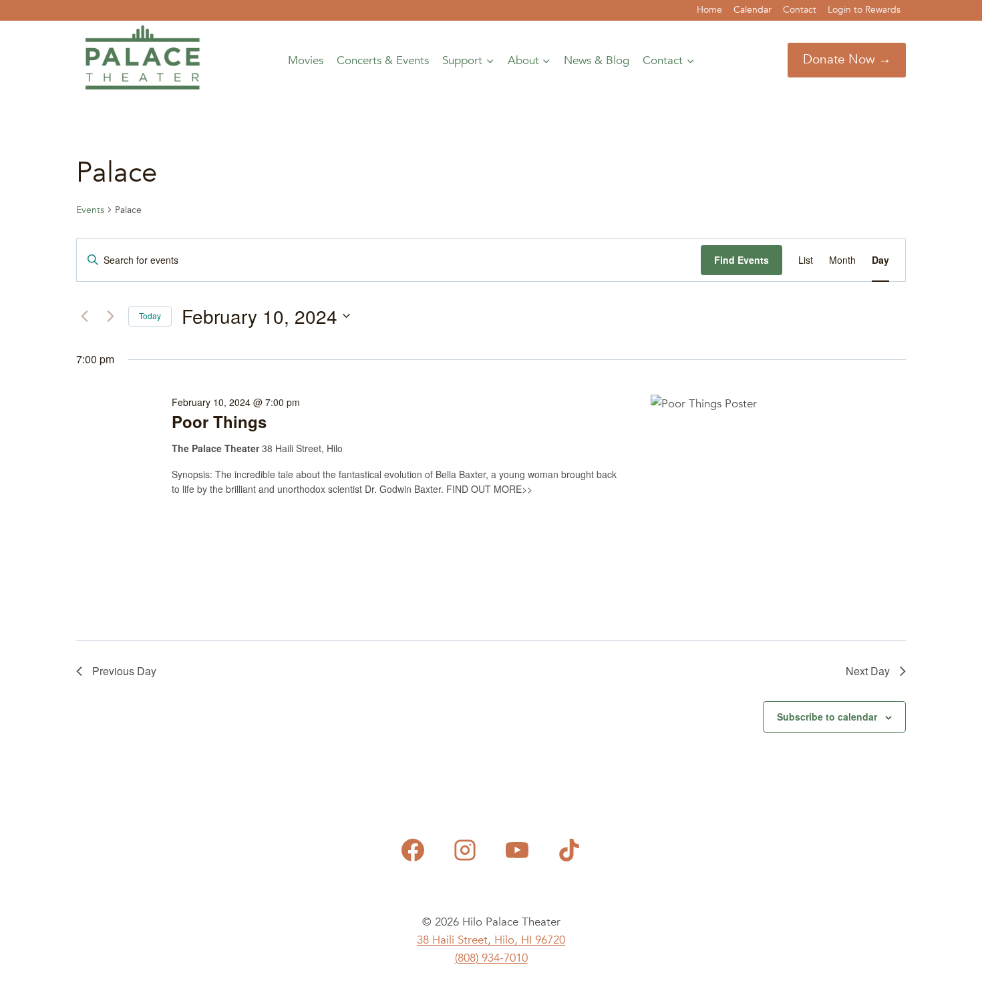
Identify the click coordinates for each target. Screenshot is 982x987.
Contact (799, 9)
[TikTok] (569, 850)
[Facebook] (413, 850)
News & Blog (596, 60)
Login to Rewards (864, 9)
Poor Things (219, 421)
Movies (305, 60)
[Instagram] (465, 850)
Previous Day (124, 670)
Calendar (752, 9)
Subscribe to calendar (827, 716)
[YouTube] (517, 850)
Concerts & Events (383, 60)
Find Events (741, 259)
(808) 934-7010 (491, 958)
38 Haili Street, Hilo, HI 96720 (491, 940)
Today (150, 315)
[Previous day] (84, 316)
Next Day (868, 670)
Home (709, 9)
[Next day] (110, 316)
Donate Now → (847, 59)
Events (90, 210)
